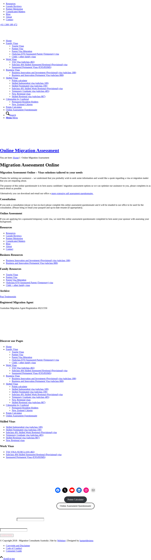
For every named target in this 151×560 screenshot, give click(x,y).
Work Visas (11, 365)
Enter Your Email (8, 524)
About (9, 17)
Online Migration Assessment (29, 150)
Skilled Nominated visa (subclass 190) (29, 392)
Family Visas (12, 349)
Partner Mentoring (14, 9)
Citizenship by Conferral (17, 405)
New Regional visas (21, 400)
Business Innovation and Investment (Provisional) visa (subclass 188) (38, 260)
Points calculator (19, 386)
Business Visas (13, 376)
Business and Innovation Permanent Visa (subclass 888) (32, 263)
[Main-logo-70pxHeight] (22, 40)
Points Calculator (14, 413)
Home (9, 346)
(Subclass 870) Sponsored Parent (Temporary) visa (29, 282)
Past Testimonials (8, 296)
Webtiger (61, 540)
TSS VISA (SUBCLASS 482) (20, 452)
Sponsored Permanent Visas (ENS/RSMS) (31, 373)
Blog (8, 14)
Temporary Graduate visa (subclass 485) (30, 397)
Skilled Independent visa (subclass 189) (30, 389)
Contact (9, 19)
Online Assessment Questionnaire (21, 415)
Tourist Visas (12, 274)
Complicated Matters (15, 11)
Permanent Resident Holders (25, 407)
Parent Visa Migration (16, 280)
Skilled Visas (12, 384)
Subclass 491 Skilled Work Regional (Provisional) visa (37, 394)
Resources (10, 3)
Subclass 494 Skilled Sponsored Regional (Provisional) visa (39, 370)
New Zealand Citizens (22, 410)
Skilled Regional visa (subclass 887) (28, 402)
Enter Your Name (8, 519)
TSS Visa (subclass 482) (23, 368)
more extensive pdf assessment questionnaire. (72, 193)
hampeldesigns (86, 540)
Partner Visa (11, 277)
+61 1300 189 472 (8, 24)
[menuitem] (78, 3)
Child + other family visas (18, 285)
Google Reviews (14, 6)
